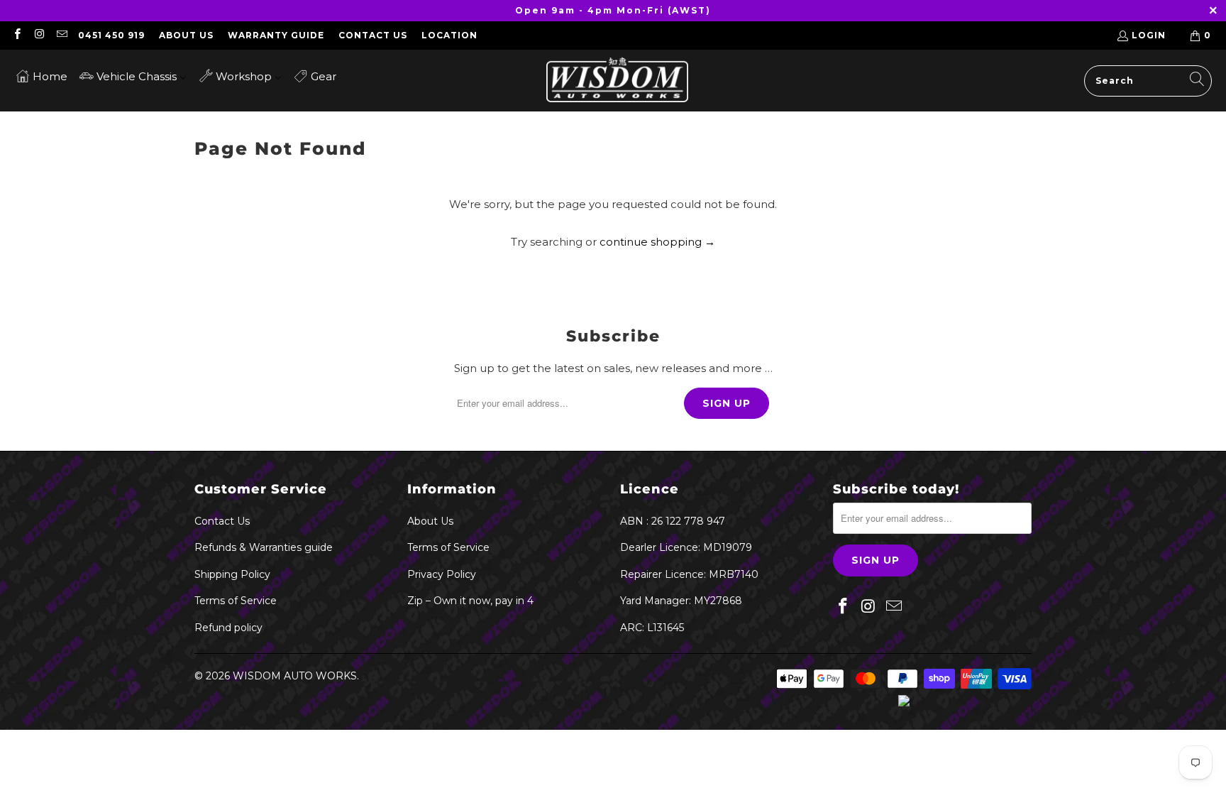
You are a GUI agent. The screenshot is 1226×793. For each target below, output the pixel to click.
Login (1149, 35)
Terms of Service (235, 600)
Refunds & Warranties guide (263, 547)
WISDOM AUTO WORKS (295, 675)
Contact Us (372, 35)
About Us (186, 35)
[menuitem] (41, 75)
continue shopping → (657, 241)
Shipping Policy (232, 574)
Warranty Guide (276, 35)
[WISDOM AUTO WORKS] (617, 80)
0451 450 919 (111, 35)
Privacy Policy (441, 574)
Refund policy (228, 627)
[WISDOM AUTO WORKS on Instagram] (39, 35)
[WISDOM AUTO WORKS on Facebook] (17, 35)
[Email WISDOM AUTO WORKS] (61, 35)
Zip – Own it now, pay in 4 (470, 600)
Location (449, 35)
